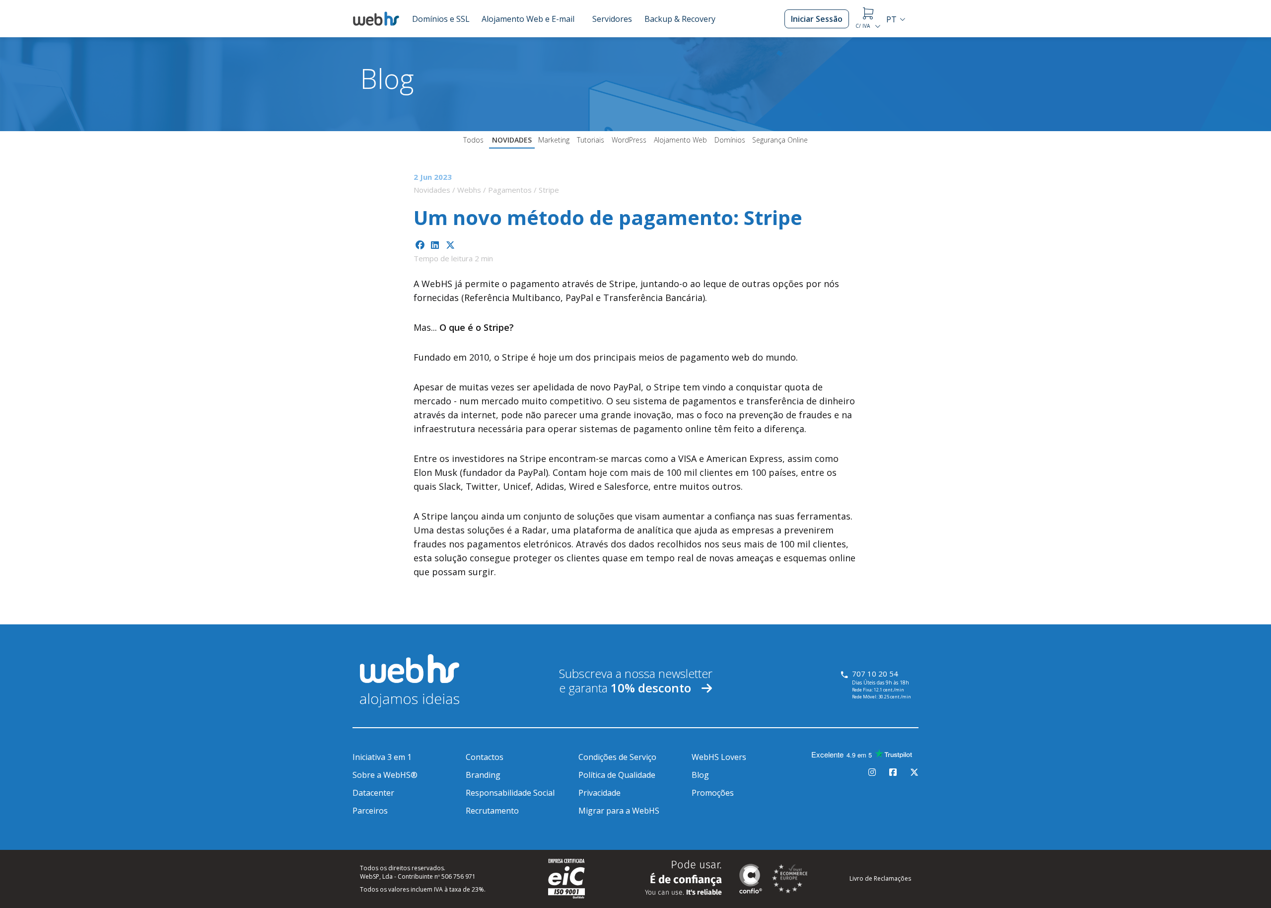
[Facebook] (893, 772)
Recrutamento (492, 810)
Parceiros (370, 810)
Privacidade (599, 792)
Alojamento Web (680, 140)
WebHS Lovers (719, 757)
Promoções (713, 792)
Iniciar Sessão (817, 18)
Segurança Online (780, 140)
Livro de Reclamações (880, 878)
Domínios (729, 140)
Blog (700, 774)
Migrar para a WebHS (618, 810)
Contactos (484, 757)
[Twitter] (914, 772)
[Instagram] (872, 772)
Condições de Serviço (617, 757)
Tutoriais (590, 140)
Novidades (512, 140)
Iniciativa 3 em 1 (382, 757)
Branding (483, 774)
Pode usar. (683, 878)
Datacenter (373, 792)
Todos (473, 140)
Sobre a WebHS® (385, 774)
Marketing (553, 140)
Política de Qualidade (616, 774)
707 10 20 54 (875, 674)
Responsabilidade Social (510, 792)
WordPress (629, 140)
